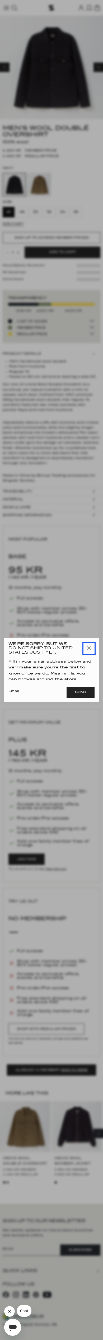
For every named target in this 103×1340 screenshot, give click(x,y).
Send (80, 692)
